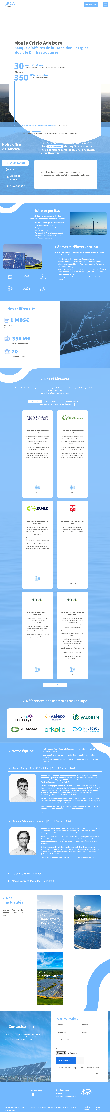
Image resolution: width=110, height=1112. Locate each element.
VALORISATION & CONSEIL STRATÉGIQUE (55, 404)
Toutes (35, 401)
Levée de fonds (71, 401)
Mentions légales (87, 1108)
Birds (98, 1109)
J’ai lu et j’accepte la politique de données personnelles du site (78, 1068)
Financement (51, 401)
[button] (105, 4)
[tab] (15, 163)
